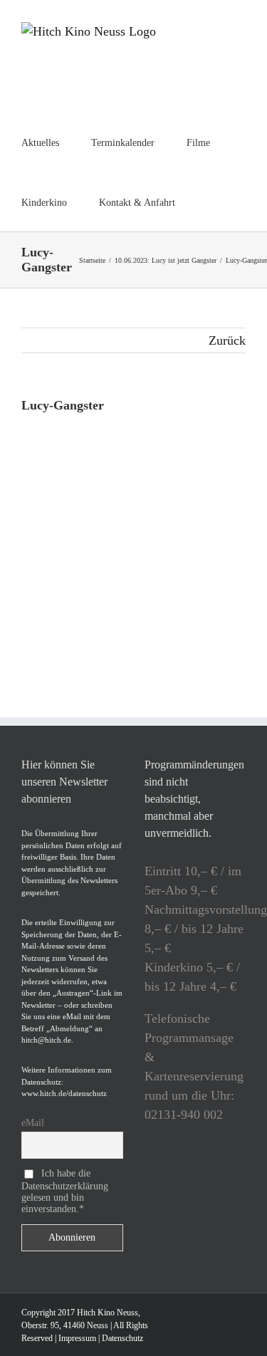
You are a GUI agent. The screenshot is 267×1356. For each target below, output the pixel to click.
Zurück (227, 340)
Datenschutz (122, 1338)
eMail (32, 1122)
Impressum (77, 1338)
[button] (211, 201)
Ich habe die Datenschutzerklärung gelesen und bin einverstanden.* (64, 1191)
